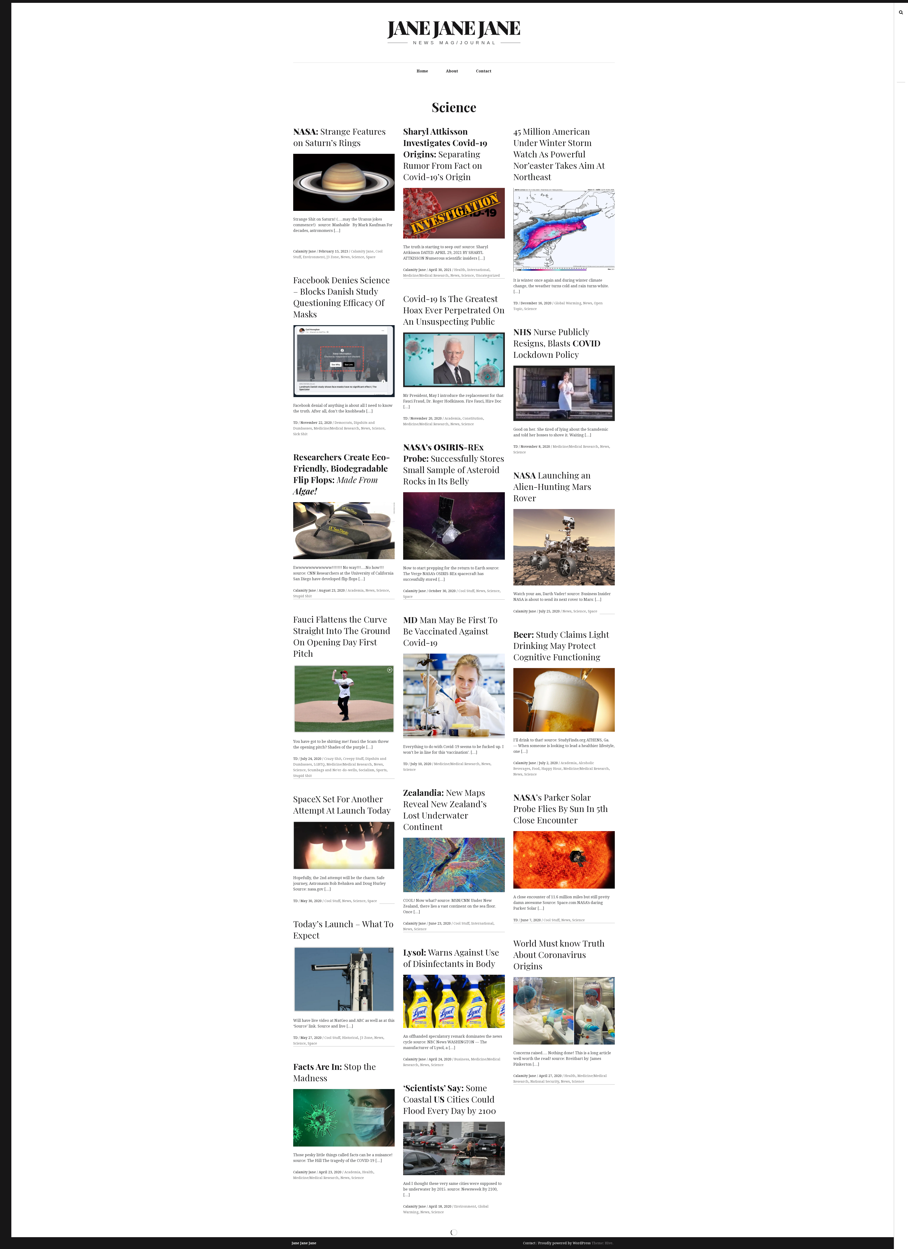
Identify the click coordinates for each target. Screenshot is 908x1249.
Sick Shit (300, 434)
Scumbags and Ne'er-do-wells (332, 770)
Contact (483, 71)
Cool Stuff (466, 591)
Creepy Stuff (353, 759)
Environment (314, 257)
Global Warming (567, 303)
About (452, 71)
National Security (544, 1081)
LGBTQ (319, 764)
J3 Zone (333, 257)
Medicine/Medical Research (426, 275)
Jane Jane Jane (454, 27)
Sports (381, 770)
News (345, 257)
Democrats (343, 423)
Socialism (366, 770)
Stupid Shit (302, 596)
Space (370, 257)
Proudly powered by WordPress (564, 1243)
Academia (453, 418)
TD (516, 303)
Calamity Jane (305, 251)
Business (461, 1059)
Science (358, 257)
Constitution (473, 418)
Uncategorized (488, 275)
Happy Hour (551, 769)
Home (422, 71)
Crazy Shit (332, 759)
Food (536, 769)
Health (459, 270)
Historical (350, 1038)
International (478, 270)
